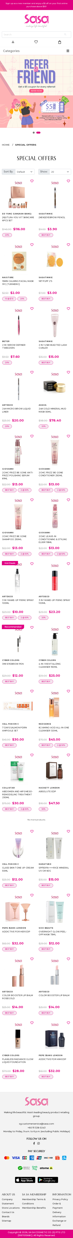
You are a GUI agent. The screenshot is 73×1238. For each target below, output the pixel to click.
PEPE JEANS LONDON (14, 928)
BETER (5, 341)
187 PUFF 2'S (45, 281)
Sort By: (8, 171)
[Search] (65, 34)
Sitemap (6, 1220)
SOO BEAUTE (46, 928)
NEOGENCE (45, 724)
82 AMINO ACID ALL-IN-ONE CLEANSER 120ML (54, 729)
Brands (6, 1216)
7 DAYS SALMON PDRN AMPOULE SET (14, 729)
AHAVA (42, 405)
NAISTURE (8, 277)
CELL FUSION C (10, 724)
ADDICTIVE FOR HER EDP (16, 931)
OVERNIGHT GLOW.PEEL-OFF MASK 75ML (53, 933)
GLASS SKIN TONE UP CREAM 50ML (18, 869)
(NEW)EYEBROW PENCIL (52, 217)
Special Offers (25, 144)
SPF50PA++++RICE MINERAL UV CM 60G (54, 869)
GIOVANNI (8, 469)
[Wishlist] (31, 180)
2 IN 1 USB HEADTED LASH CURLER (53, 346)
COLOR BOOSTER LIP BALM (54, 995)
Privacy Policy (60, 1199)
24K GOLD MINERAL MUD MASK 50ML (52, 410)
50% (43, 809)
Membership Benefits (34, 1208)
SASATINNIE (45, 214)
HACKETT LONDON (49, 788)
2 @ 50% (25, 490)
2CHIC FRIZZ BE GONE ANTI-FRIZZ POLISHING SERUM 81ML (17, 475)
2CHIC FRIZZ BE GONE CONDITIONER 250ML (51, 474)
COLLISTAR (8, 788)
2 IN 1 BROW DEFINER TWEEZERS (13, 346)
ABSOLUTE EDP (47, 791)
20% (7, 235)
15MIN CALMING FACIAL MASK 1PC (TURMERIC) (18, 282)
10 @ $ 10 (9, 299)
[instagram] (38, 1144)
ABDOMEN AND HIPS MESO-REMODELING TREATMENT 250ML (17, 794)
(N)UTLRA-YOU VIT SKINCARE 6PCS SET (18, 219)
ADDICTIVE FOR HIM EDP (52, 1059)
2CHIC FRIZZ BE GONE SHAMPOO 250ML (14, 538)
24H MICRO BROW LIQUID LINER (16, 410)
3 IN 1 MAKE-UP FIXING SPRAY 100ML (18, 601)
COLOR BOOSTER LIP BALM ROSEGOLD (17, 997)
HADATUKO (45, 864)
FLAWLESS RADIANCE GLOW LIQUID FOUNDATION (17, 1061)
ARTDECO (7, 405)
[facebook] (34, 1144)
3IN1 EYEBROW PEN (13, 664)
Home (6, 144)
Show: (44, 171)
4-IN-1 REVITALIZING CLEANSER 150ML (50, 665)
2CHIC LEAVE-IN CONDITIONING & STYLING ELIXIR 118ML (53, 539)
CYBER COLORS (10, 660)
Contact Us (8, 1212)
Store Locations (11, 1208)
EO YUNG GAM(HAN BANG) (16, 214)
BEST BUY (46, 235)
